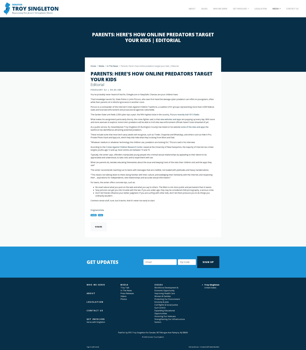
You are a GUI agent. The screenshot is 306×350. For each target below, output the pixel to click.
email (97, 347)
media (93, 215)
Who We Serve (220, 8)
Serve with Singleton (96, 322)
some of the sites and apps (193, 127)
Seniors (157, 322)
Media (276, 8)
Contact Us (292, 8)
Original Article (97, 210)
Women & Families (162, 296)
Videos (123, 296)
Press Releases (127, 293)
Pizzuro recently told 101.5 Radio (184, 114)
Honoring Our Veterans (165, 316)
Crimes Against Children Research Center (124, 147)
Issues (204, 8)
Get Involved (240, 8)
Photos (123, 299)
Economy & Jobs (161, 302)
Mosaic (196, 347)
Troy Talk (124, 287)
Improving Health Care (164, 293)
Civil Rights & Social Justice (166, 305)
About (192, 8)
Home (93, 66)
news (100, 215)
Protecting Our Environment (167, 299)
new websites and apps (170, 119)
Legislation (260, 8)
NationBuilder (214, 347)
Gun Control (159, 307)
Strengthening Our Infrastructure (169, 319)
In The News (112, 66)
